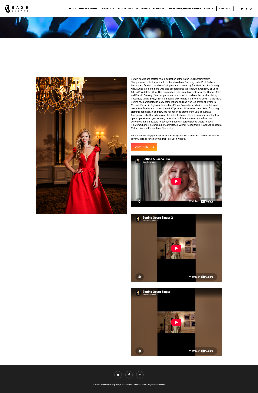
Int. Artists (143, 8)
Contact (225, 8)
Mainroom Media (158, 385)
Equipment (159, 8)
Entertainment (88, 8)
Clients (208, 8)
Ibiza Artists (125, 8)
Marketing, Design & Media (185, 8)
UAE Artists (107, 8)
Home (72, 8)
